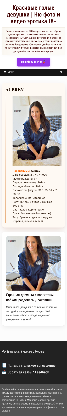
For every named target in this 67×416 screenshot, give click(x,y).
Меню (11, 72)
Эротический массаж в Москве (25, 351)
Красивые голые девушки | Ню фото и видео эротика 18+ (33, 14)
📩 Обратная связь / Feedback (25, 372)
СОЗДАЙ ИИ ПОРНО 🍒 (33, 62)
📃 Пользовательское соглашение (28, 365)
